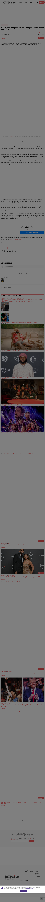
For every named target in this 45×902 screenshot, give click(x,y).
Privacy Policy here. (30, 888)
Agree (23, 890)
